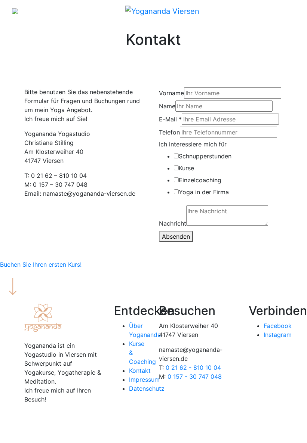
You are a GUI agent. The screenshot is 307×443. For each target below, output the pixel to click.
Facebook (278, 325)
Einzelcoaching (200, 180)
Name (167, 106)
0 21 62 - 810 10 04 (193, 367)
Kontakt (140, 370)
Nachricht (172, 223)
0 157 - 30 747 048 (195, 376)
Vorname (171, 93)
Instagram (278, 334)
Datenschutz (147, 388)
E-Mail (170, 119)
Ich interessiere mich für (193, 144)
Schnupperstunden (205, 156)
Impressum (144, 379)
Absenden (176, 236)
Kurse (186, 168)
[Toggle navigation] (290, 13)
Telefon (169, 132)
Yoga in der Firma (204, 192)
